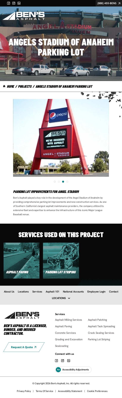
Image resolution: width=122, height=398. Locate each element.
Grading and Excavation (69, 339)
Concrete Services (65, 332)
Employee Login (96, 291)
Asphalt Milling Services (68, 319)
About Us (9, 291)
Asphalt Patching (97, 319)
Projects (24, 86)
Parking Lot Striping (99, 339)
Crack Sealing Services (101, 332)
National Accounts (73, 291)
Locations (23, 291)
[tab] (55, 182)
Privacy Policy (24, 391)
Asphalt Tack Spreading (101, 326)
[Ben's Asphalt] (23, 16)
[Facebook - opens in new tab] (8, 3)
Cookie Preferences (97, 391)
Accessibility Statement (70, 391)
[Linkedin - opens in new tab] (19, 3)
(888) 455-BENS (106, 3)
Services (37, 291)
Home (10, 86)
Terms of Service (44, 391)
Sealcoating (61, 346)
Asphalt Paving (63, 326)
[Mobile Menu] (116, 15)
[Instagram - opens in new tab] (13, 3)
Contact (113, 291)
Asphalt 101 (52, 291)
